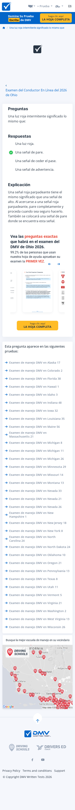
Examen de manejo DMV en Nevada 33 (35, 491)
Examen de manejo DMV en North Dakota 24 (39, 547)
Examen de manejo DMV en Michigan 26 (36, 459)
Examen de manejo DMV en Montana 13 (36, 483)
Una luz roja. (24, 143)
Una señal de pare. (29, 152)
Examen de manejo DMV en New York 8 (36, 531)
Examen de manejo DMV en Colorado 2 (35, 370)
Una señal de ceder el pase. (35, 161)
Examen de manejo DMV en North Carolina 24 (32, 539)
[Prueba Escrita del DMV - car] (59, 6)
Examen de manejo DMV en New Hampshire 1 (31, 514)
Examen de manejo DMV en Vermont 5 (35, 595)
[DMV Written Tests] (37, 718)
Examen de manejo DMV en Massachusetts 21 (28, 434)
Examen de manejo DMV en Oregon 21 (35, 563)
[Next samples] (59, 264)
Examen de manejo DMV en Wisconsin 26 (37, 627)
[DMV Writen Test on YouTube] (42, 759)
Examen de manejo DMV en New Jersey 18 (37, 523)
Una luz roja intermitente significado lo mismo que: (37, 27)
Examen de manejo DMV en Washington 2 (37, 611)
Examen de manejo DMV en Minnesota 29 (37, 467)
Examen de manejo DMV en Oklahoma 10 (37, 555)
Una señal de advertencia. (34, 169)
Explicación (19, 184)
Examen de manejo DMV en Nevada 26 (35, 507)
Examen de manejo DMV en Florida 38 (35, 378)
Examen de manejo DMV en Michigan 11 (36, 451)
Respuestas (19, 136)
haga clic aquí (56, 17)
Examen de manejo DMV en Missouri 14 (36, 475)
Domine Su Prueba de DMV (21, 18)
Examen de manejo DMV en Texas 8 (33, 579)
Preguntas (18, 108)
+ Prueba (43, 6)
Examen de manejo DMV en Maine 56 (34, 427)
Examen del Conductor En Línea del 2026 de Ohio (36, 92)
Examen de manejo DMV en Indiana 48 (35, 402)
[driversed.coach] (51, 747)
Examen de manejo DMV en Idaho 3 (33, 394)
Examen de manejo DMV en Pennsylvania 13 (39, 571)
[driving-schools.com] (19, 747)
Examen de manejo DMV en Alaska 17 (34, 362)
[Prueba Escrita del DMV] (6, 6)
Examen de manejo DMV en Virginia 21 (35, 603)
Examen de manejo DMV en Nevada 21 (35, 499)
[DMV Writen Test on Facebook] (32, 759)
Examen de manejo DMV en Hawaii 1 (34, 386)
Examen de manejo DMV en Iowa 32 (33, 411)
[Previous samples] (50, 264)
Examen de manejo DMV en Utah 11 (33, 587)
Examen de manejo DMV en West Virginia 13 (39, 619)
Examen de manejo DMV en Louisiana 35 (37, 419)
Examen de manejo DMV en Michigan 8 (35, 443)
